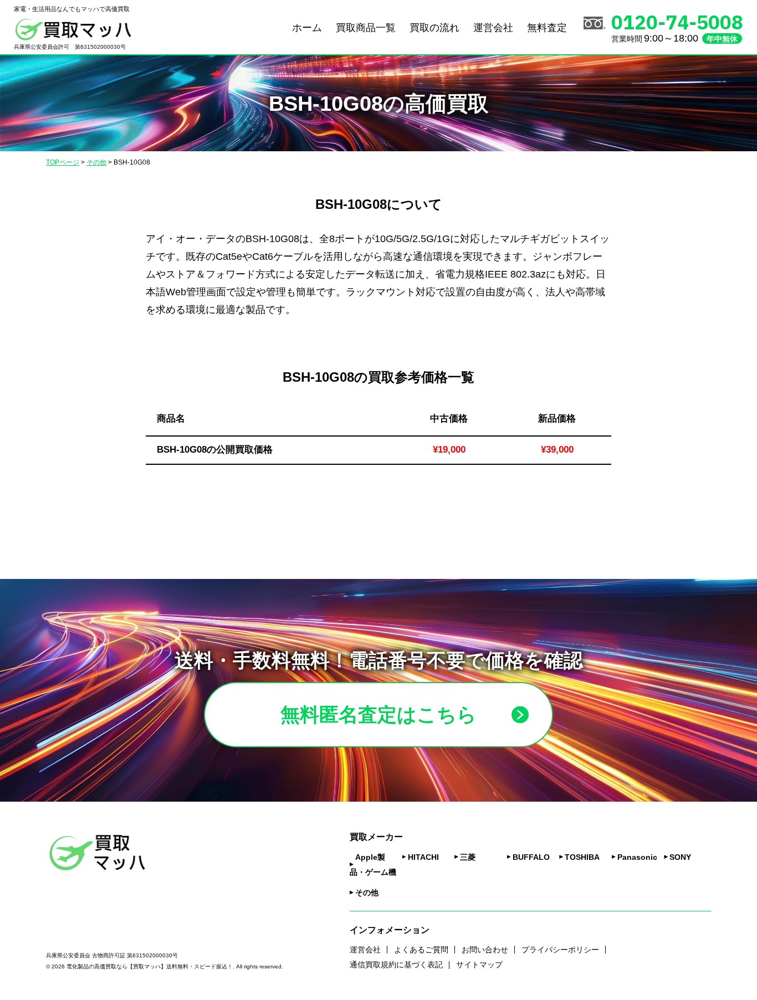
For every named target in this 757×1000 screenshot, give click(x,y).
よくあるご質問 (421, 949)
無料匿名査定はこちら (378, 714)
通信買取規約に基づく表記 (396, 964)
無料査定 (547, 27)
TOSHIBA (582, 857)
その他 (366, 892)
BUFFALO (531, 857)
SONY (680, 857)
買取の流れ (434, 27)
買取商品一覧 (366, 27)
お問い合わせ (485, 949)
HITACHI (423, 857)
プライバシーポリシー (560, 949)
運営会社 (493, 27)
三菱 (467, 857)
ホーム (307, 27)
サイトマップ (479, 964)
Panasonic (637, 857)
